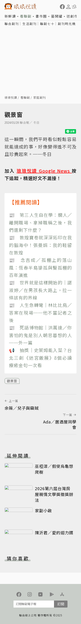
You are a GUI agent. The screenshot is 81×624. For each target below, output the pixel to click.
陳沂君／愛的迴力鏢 (54, 532)
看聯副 (26, 16)
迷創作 (72, 16)
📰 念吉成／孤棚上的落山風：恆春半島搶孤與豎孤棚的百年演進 (40, 267)
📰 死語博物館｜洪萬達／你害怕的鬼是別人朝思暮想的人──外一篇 (40, 335)
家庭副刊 (39, 97)
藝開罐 (57, 16)
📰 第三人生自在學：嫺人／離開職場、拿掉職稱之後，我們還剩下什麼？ (40, 222)
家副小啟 (43, 510)
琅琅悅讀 (10, 97)
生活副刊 (29, 23)
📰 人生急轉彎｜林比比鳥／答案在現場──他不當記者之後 (40, 312)
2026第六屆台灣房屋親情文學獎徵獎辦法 (54, 494)
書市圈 (41, 16)
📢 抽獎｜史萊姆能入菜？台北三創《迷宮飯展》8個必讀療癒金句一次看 (40, 357)
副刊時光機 (67, 23)
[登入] (68, 7)
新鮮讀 (10, 16)
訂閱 (60, 603)
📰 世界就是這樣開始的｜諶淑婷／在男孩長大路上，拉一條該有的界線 (40, 290)
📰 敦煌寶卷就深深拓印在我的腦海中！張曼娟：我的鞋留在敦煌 (40, 245)
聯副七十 (47, 23)
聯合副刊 (11, 23)
